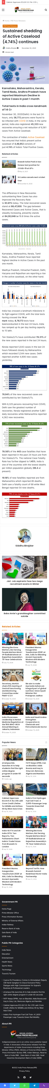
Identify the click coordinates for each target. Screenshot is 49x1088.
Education (6, 954)
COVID (22, 121)
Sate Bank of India (9, 932)
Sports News (7, 966)
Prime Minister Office (10, 913)
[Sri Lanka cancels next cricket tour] (9, 179)
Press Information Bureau (12, 917)
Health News (7, 962)
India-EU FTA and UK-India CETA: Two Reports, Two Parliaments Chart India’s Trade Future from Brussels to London (11, 838)
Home (6, 21)
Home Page (6, 909)
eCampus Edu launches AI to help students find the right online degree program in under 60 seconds (12, 770)
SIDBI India (6, 936)
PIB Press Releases (18, 21)
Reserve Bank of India (11, 929)
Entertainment (7, 958)
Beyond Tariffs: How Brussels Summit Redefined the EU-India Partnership (36, 872)
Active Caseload (36, 137)
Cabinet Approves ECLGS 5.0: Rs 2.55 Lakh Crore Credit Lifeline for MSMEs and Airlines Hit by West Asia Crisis (12, 803)
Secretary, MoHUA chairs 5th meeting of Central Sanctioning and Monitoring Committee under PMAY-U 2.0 (12, 689)
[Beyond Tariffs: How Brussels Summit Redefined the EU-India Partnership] (36, 860)
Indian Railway (8, 925)
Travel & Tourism (8, 974)
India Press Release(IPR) (27, 1068)
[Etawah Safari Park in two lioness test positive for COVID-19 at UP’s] (9, 164)
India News (6, 950)
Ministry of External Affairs (12, 921)
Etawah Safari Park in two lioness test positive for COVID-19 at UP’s (29, 165)
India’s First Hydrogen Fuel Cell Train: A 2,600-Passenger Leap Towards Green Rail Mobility (36, 803)
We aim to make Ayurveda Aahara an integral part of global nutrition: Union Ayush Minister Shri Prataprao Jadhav (36, 689)
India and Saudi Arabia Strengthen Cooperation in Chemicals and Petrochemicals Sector (36, 722)
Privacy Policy (24, 1071)
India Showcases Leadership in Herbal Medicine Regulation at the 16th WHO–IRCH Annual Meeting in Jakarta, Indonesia (12, 723)
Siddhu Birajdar (11, 48)
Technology (6, 970)
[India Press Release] (24, 9)
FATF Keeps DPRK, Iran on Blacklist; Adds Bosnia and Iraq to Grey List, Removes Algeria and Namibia (36, 768)
